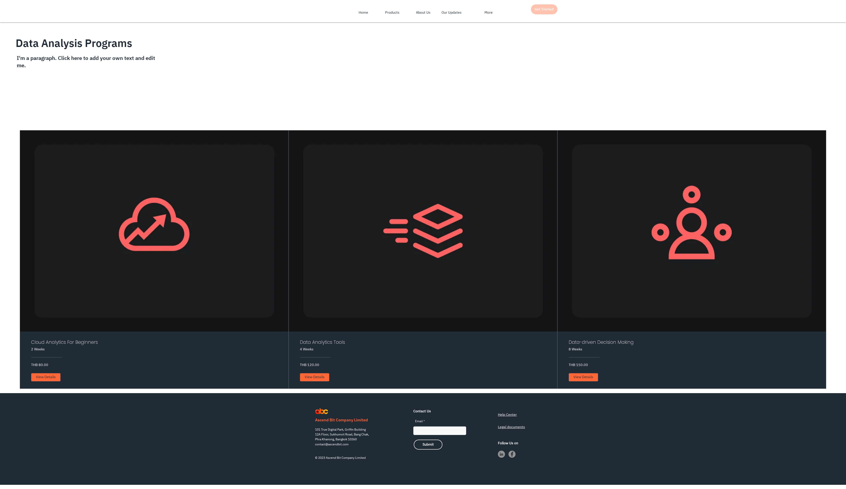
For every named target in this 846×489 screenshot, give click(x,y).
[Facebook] (512, 454)
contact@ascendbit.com (332, 444)
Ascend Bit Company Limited (341, 420)
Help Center (507, 415)
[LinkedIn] (501, 454)
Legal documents (511, 427)
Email (419, 421)
